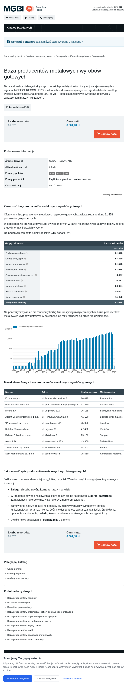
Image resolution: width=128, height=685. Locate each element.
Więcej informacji (112, 194)
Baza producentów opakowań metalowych (29, 635)
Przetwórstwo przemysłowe (39, 56)
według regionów (16, 573)
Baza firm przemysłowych (20, 607)
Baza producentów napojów (21, 598)
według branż (14, 568)
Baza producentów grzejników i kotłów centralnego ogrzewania (40, 611)
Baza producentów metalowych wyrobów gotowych (80, 56)
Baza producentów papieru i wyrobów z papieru (32, 616)
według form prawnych (19, 578)
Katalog (30, 18)
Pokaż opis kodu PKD (17, 107)
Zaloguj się (47, 18)
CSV (52, 173)
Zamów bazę (108, 134)
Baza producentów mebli (20, 630)
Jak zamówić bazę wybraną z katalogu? (59, 41)
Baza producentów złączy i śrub (24, 625)
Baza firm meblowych (18, 602)
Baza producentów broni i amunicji (25, 639)
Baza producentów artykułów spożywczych (29, 621)
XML (66, 173)
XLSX (59, 173)
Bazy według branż (13, 56)
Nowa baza (13, 18)
